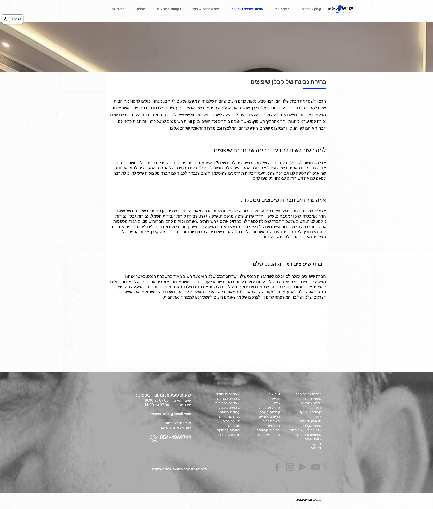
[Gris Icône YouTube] (315, 467)
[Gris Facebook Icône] (277, 467)
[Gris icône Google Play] (303, 467)
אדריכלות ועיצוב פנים (305, 430)
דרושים (316, 448)
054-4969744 (175, 437)
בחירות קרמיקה (228, 430)
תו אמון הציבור (310, 421)
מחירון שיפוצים (229, 435)
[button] (12, 19)
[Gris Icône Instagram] (290, 467)
